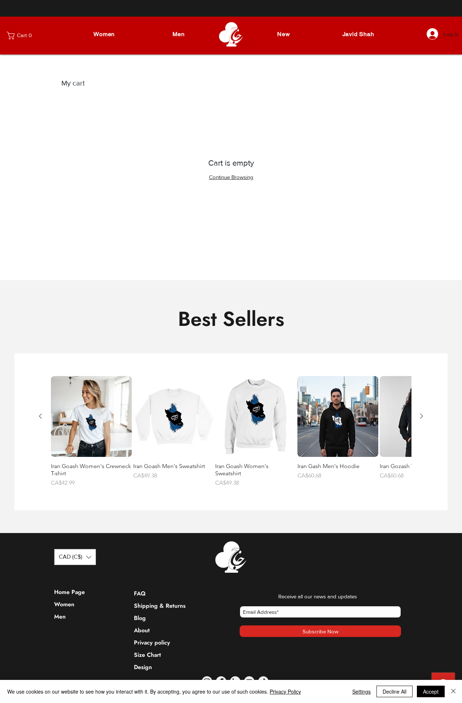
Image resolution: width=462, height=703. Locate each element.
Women (64, 604)
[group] (231, 432)
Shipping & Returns (151, 606)
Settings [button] (361, 691)
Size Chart (147, 655)
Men (60, 616)
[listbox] (75, 557)
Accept (431, 691)
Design (143, 667)
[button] (104, 34)
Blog (140, 618)
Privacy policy (151, 642)
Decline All (394, 691)
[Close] (453, 691)
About (142, 630)
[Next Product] (421, 416)
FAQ (139, 593)
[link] (26, 35)
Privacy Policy (285, 691)
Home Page (69, 592)
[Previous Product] (40, 416)
